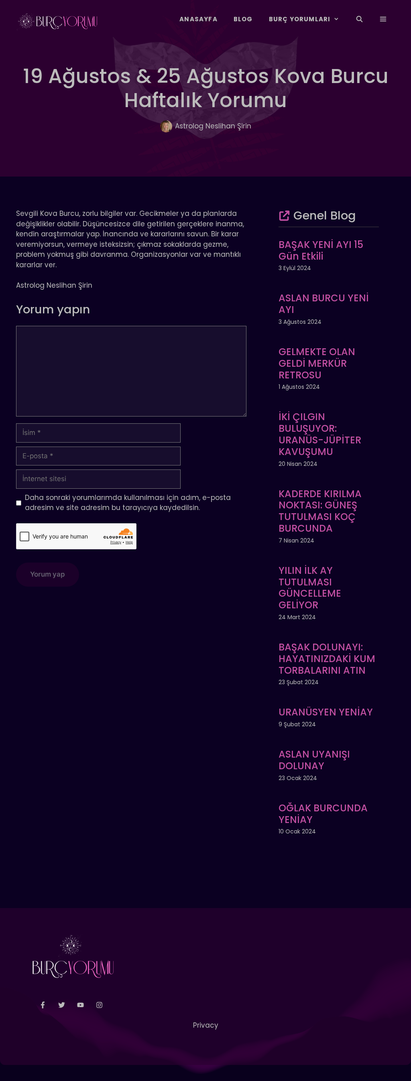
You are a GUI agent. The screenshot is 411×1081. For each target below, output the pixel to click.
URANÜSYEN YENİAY (326, 712)
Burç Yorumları (300, 19)
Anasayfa (198, 19)
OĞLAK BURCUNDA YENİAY (323, 813)
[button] (383, 19)
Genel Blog (324, 215)
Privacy (205, 1025)
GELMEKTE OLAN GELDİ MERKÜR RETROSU (317, 363)
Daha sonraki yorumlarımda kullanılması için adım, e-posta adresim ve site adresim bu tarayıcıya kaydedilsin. (128, 503)
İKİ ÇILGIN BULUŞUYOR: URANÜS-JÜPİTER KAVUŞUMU (320, 434)
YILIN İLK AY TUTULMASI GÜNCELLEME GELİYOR (310, 588)
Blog (243, 19)
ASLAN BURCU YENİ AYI (324, 303)
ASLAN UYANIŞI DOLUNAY (314, 760)
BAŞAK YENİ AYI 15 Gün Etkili (321, 250)
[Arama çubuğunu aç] (359, 19)
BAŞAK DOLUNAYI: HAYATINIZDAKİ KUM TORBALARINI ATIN (327, 658)
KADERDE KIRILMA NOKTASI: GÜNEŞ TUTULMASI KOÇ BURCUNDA (320, 511)
